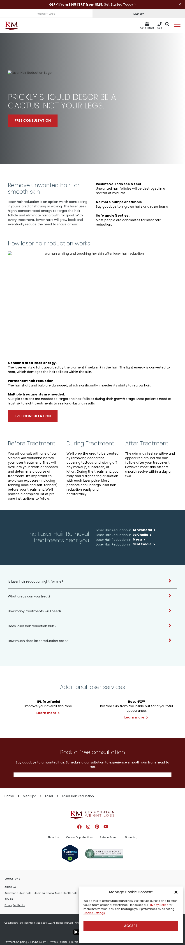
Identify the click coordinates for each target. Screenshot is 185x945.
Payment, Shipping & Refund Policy (25, 942)
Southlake (19, 905)
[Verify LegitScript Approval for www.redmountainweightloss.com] (70, 861)
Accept (131, 925)
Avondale (25, 893)
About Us (53, 837)
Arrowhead (11, 893)
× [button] (179, 4)
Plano (8, 905)
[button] (176, 892)
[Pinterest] (97, 826)
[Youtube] (106, 826)
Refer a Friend (109, 837)
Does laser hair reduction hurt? (32, 626)
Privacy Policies (58, 942)
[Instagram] (88, 826)
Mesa (58, 893)
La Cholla (48, 893)
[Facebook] (79, 826)
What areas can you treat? (29, 596)
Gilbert (36, 893)
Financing (131, 837)
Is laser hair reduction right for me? (35, 581)
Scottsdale (70, 893)
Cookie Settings (94, 913)
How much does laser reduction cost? (38, 641)
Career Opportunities (79, 837)
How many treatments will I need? (35, 611)
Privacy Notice (158, 905)
